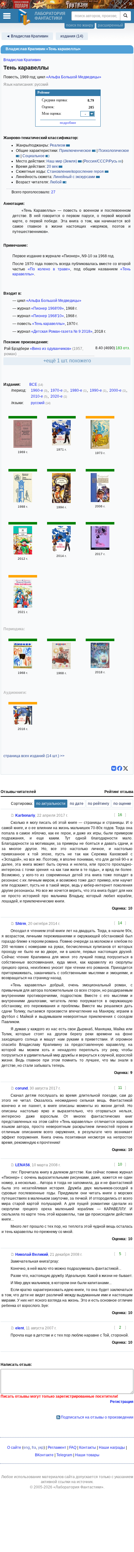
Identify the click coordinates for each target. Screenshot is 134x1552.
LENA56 (22, 1165)
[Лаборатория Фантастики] (25, 17)
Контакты (87, 1447)
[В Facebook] (119, 768)
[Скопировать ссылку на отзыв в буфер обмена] (12, 815)
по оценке (122, 803)
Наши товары (87, 1455)
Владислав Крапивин (22, 60)
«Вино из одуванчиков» (50, 348)
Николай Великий (31, 1254)
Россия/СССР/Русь (100, 161)
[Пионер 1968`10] (23, 667)
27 (53, 192)
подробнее (68, 122)
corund (21, 1088)
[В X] (125, 768)
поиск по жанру (79, 25)
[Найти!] (125, 16)
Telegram (64, 1455)
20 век (52, 166)
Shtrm (20, 923)
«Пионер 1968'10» (47, 316)
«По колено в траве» (49, 269)
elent (19, 1328)
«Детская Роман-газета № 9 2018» (62, 331)
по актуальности (50, 803)
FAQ (72, 1447)
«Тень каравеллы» (48, 324)
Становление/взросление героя (75, 171)
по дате (77, 803)
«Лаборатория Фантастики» (78, 1487)
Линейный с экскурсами (74, 177)
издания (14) (71, 36)
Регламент (57, 1447)
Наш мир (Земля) (61, 161)
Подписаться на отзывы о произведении (97, 1417)
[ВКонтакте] (113, 768)
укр (41, 1447)
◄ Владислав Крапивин (27, 36)
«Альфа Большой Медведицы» (73, 77)
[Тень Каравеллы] (23, 501)
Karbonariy (25, 815)
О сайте (14, 1447)
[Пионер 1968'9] (61, 667)
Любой (56, 182)
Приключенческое (75, 150)
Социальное (33, 156)
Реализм (57, 145)
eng (26, 1447)
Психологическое (113, 150)
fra (34, 1447)
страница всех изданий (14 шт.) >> (34, 756)
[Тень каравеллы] (61, 444)
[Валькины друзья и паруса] (23, 446)
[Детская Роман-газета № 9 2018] (100, 667)
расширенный (110, 25)
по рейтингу (98, 803)
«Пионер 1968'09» (47, 308)
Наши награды (112, 1447)
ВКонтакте (44, 1455)
